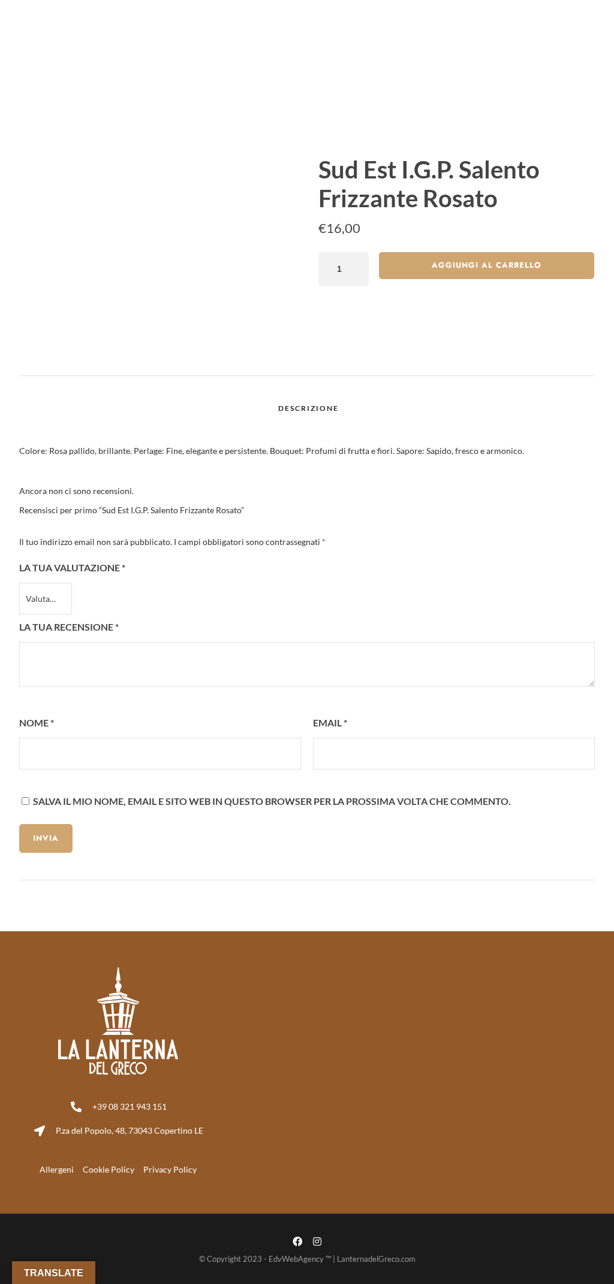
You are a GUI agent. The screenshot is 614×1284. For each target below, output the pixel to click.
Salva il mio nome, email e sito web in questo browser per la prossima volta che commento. (272, 801)
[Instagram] (598, 9)
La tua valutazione (72, 567)
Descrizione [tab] (308, 408)
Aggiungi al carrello (486, 265)
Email (330, 722)
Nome (36, 722)
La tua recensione (69, 626)
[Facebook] (578, 9)
